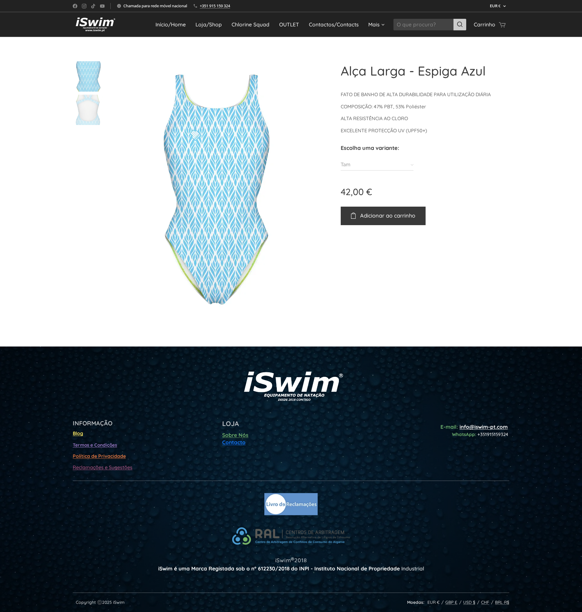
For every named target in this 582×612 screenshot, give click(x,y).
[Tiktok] (93, 6)
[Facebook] (75, 6)
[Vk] (102, 6)
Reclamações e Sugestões (102, 467)
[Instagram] (84, 6)
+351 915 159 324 (215, 5)
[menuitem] (172, 24)
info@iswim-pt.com (484, 427)
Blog (78, 433)
